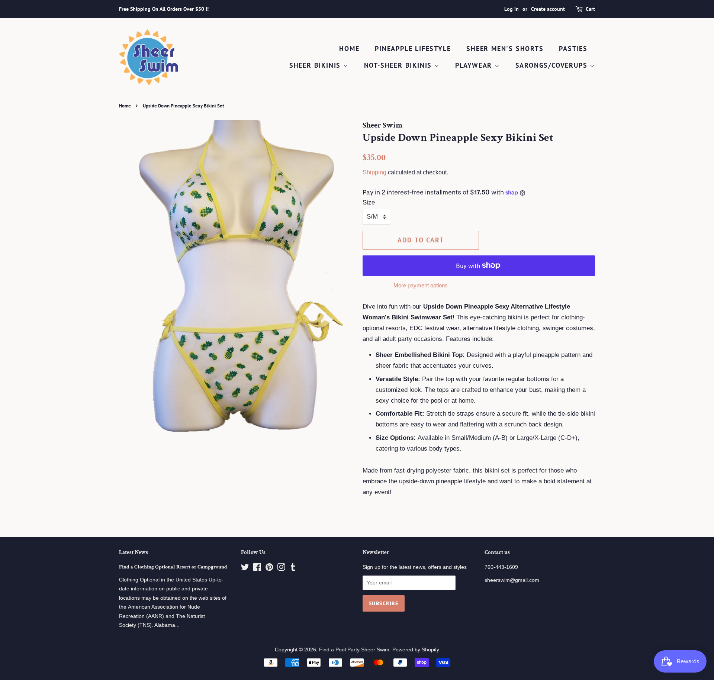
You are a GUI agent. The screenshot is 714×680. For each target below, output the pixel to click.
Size (369, 202)
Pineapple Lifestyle (413, 48)
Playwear (475, 65)
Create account (548, 9)
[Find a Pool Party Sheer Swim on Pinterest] (269, 568)
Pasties (573, 48)
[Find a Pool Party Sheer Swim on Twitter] (245, 568)
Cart (590, 9)
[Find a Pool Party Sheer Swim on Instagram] (281, 568)
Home (349, 48)
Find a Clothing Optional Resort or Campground (173, 566)
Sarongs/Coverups (552, 65)
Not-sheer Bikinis (399, 65)
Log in (511, 9)
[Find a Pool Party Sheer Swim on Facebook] (257, 568)
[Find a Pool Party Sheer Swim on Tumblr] (293, 568)
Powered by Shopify (415, 649)
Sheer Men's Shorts (504, 48)
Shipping (374, 172)
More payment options (420, 285)
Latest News (133, 552)
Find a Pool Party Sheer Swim (354, 649)
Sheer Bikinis (316, 65)
